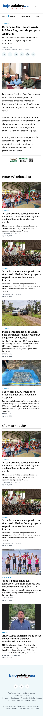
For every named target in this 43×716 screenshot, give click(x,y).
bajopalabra (7, 47)
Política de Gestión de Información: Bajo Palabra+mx (22, 698)
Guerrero (14, 16)
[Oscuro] (36, 7)
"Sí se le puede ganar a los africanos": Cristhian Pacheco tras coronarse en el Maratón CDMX (21, 583)
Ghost (31, 708)
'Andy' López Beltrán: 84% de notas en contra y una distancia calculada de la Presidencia (21, 638)
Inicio (20, 693)
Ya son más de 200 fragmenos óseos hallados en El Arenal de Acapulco (19, 394)
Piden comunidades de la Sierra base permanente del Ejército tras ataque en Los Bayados (21, 334)
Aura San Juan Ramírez (11, 655)
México (4, 16)
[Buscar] (38, 7)
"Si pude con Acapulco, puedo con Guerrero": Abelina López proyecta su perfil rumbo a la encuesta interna (21, 276)
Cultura (37, 16)
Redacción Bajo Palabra (11, 234)
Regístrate (12, 693)
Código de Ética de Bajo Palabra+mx (22, 700)
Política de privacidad (22, 695)
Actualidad (25, 16)
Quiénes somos (29, 693)
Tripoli (37, 708)
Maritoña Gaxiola (9, 598)
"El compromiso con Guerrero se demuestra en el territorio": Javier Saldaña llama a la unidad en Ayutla (21, 218)
